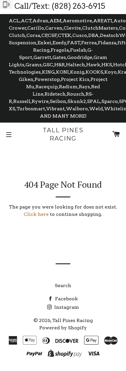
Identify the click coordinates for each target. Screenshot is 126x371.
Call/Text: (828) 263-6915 (59, 6)
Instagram (66, 307)
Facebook (66, 298)
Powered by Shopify (63, 328)
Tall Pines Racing (63, 134)
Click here (36, 214)
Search (63, 285)
